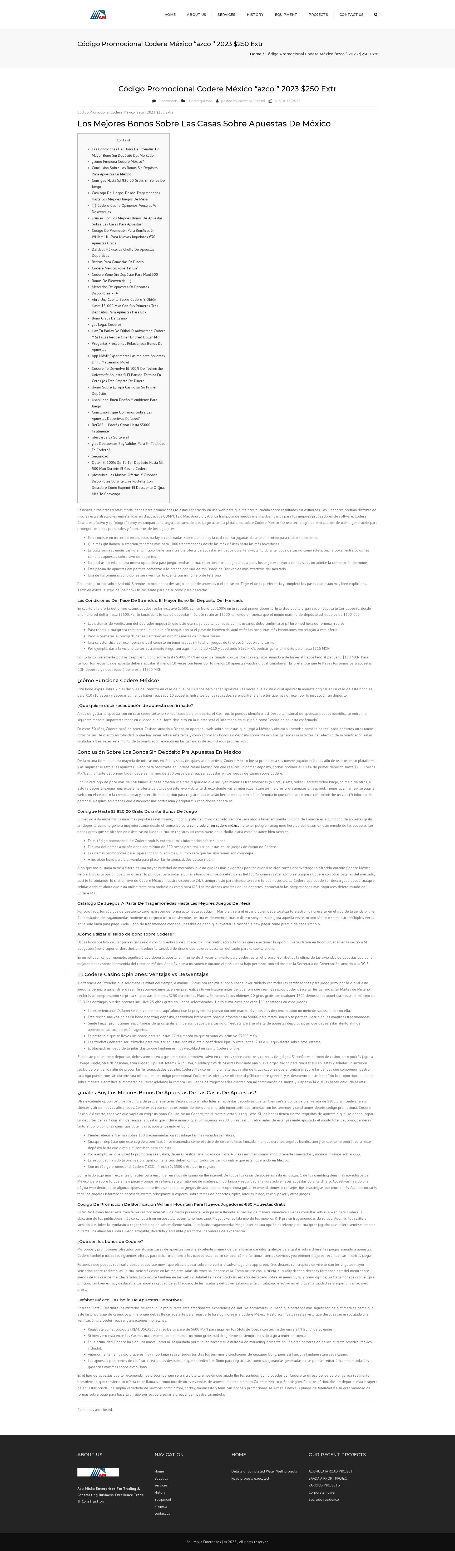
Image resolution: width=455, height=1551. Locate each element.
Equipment (286, 14)
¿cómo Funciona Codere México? (118, 161)
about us (196, 14)
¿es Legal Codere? (107, 324)
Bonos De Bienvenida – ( (111, 280)
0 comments (168, 101)
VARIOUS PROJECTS (324, 1485)
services (226, 14)
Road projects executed (250, 1478)
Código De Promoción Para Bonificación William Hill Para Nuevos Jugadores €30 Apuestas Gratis (123, 236)
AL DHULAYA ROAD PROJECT (331, 1471)
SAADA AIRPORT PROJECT (329, 1478)
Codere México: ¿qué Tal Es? (115, 268)
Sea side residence (324, 1499)
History (255, 14)
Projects (318, 14)
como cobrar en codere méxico (215, 825)
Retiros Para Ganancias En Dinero (118, 261)
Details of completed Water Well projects (264, 1471)
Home (170, 14)
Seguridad (100, 456)
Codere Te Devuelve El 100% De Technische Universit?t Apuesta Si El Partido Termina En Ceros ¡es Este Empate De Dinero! (127, 374)
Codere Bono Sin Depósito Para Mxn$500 (125, 274)
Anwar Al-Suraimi (251, 101)
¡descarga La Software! (110, 437)
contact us (351, 14)
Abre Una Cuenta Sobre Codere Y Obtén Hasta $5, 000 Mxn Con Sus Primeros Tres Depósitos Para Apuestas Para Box (125, 305)
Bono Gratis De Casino (109, 318)
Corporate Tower (322, 1492)
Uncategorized (200, 101)
